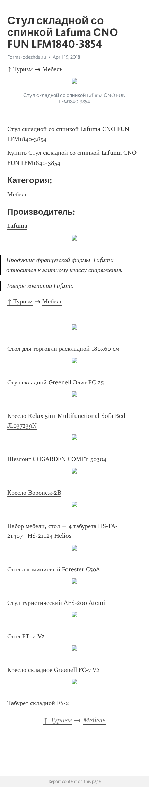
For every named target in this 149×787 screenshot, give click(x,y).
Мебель (52, 69)
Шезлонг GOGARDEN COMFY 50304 (56, 459)
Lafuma (17, 225)
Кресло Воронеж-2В (34, 492)
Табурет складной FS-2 (38, 703)
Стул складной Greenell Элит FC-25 (55, 382)
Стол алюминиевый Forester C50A (53, 569)
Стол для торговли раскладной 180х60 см (63, 349)
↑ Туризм (20, 69)
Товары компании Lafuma (40, 286)
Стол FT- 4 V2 (26, 636)
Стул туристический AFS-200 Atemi (56, 603)
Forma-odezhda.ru (26, 57)
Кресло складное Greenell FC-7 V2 (53, 670)
